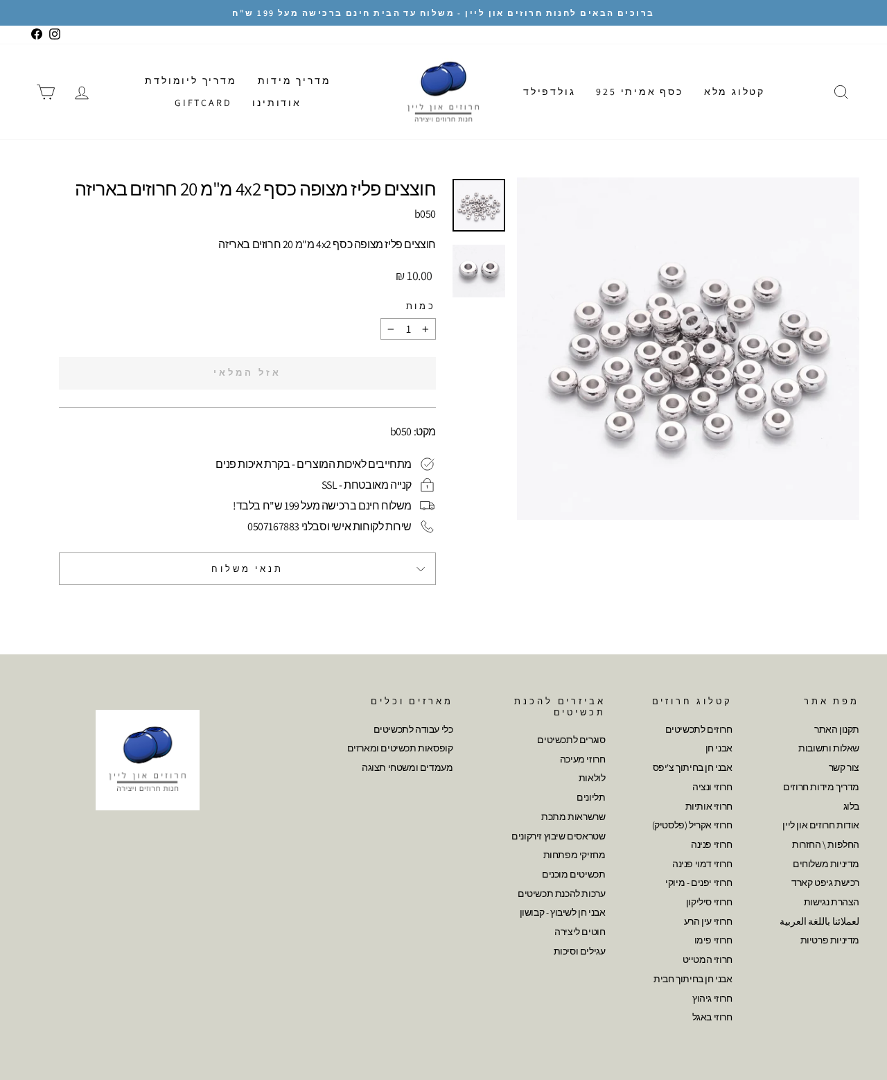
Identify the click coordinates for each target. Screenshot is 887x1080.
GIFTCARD (203, 102)
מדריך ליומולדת (190, 80)
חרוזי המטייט (707, 959)
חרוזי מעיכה (583, 759)
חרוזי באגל (712, 1017)
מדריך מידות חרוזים (821, 787)
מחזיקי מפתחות (574, 854)
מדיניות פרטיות (829, 940)
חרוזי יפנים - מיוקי (698, 882)
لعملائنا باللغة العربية (819, 921)
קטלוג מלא (734, 91)
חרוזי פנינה (711, 844)
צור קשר (844, 767)
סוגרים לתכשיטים (571, 739)
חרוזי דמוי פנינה (702, 863)
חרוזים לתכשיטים (698, 729)
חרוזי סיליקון (709, 902)
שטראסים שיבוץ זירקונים (558, 836)
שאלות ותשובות (828, 748)
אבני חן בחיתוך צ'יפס (692, 767)
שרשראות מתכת (573, 816)
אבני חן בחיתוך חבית (692, 979)
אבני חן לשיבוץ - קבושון (563, 912)
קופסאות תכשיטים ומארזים (400, 748)
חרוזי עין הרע (708, 921)
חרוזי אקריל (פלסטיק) (692, 825)
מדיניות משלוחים (826, 863)
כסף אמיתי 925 (639, 91)
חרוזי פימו (713, 940)
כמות (421, 306)
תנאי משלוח (247, 569)
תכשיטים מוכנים (573, 874)
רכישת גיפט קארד (825, 882)
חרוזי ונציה (712, 787)
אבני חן (718, 748)
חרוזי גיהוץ (712, 998)
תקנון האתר (836, 729)
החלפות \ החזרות (825, 844)
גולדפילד (549, 91)
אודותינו (276, 102)
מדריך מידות (294, 80)
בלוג (851, 806)
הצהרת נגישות (831, 902)
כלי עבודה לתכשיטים (413, 729)
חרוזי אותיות (708, 806)
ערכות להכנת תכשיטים (561, 893)
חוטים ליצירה (579, 931)
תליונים (591, 797)
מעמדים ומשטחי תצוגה (407, 767)
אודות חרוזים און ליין (820, 825)
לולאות (592, 778)
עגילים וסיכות (580, 951)
